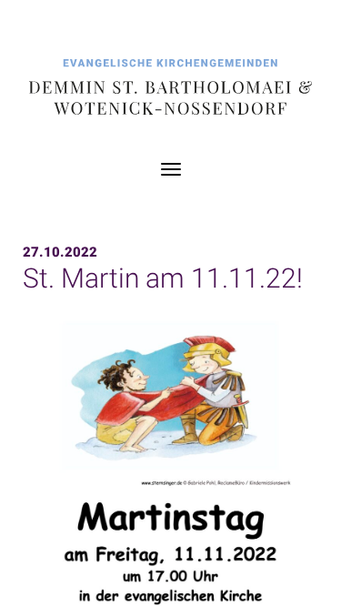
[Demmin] (170, 89)
